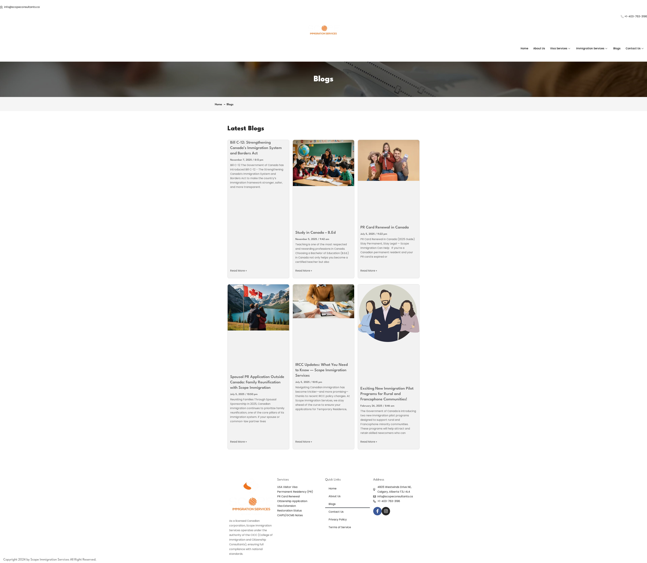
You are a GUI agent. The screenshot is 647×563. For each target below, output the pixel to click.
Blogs (617, 48)
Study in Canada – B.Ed (315, 233)
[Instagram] (386, 511)
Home (524, 48)
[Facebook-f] (377, 511)
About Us (539, 48)
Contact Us (633, 48)
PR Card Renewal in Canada (384, 227)
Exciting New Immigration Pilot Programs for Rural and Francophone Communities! (386, 394)
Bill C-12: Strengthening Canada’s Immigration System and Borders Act (256, 148)
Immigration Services (590, 48)
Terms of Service (340, 527)
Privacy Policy (338, 519)
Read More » (238, 271)
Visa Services (558, 48)
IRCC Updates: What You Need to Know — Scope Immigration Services (321, 370)
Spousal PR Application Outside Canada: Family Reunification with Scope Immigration (257, 382)
